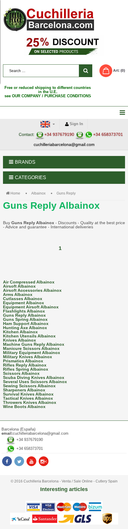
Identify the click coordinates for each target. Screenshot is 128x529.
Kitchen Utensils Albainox (29, 336)
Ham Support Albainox (26, 323)
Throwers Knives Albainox (29, 402)
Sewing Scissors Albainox (29, 385)
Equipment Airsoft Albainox (31, 307)
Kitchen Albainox (20, 331)
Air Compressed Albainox (28, 282)
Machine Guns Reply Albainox (33, 344)
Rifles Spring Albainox (25, 369)
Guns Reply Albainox (24, 315)
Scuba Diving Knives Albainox (33, 377)
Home (15, 193)
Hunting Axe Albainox (25, 327)
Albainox (38, 193)
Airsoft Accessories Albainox (32, 290)
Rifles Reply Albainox (24, 365)
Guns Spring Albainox (25, 319)
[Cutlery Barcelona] (64, 19)
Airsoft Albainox (19, 286)
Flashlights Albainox (24, 311)
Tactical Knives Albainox (28, 398)
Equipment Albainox (23, 302)
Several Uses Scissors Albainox (35, 381)
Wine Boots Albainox (24, 406)
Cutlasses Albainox (22, 298)
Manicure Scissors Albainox (31, 348)
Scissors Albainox (21, 373)
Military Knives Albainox (27, 356)
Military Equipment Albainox (31, 352)
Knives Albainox (19, 340)
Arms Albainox (17, 294)
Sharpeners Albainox (24, 390)
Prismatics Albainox (23, 360)
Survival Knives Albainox (28, 394)
